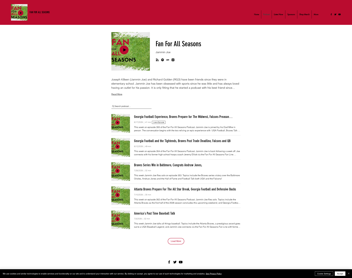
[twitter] (335, 14)
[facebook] (331, 14)
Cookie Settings (324, 273)
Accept (340, 273)
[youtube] (339, 14)
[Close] (348, 273)
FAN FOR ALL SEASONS (40, 12)
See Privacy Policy (214, 273)
